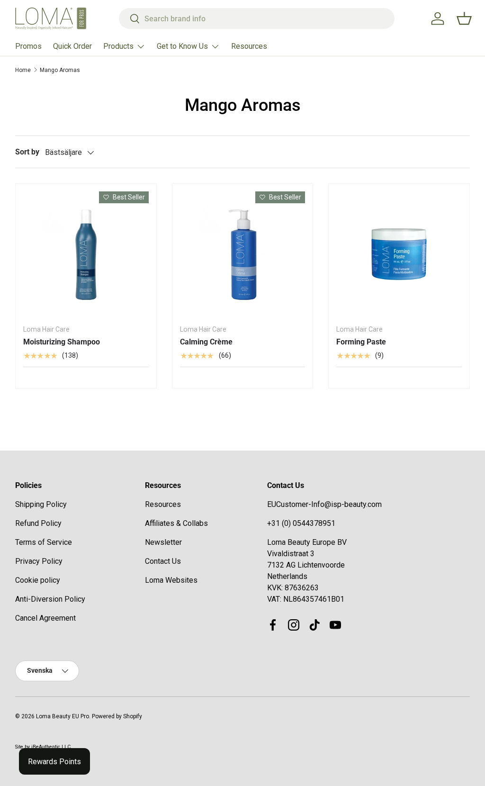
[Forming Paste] (399, 254)
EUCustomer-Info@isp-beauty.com (324, 504)
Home (23, 70)
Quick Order (72, 46)
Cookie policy (37, 580)
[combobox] (257, 18)
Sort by (27, 151)
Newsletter (163, 542)
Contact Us (163, 561)
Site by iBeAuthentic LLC (43, 747)
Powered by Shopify (117, 716)
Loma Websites (171, 580)
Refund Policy (38, 523)
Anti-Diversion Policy (50, 599)
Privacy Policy (39, 561)
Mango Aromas (60, 70)
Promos (28, 46)
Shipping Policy (41, 504)
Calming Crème (206, 341)
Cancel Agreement (45, 618)
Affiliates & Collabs (176, 523)
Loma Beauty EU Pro (62, 716)
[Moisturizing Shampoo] (86, 254)
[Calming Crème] (242, 254)
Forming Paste (361, 341)
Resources (249, 46)
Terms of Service (43, 542)
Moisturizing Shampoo (61, 341)
